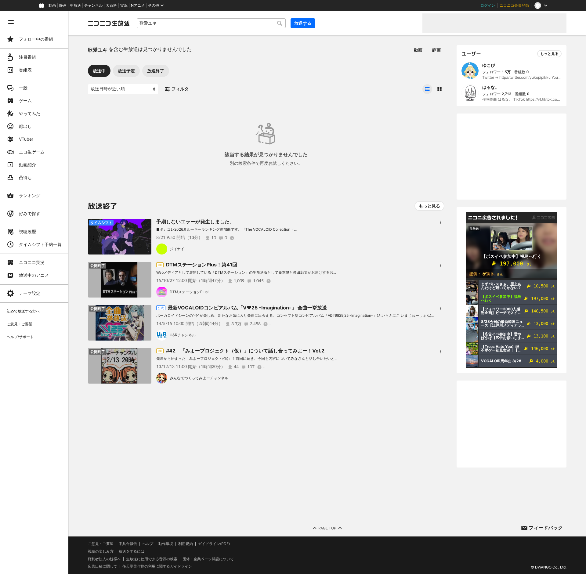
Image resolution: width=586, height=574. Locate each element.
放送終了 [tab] (155, 70)
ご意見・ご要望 (101, 543)
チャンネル (93, 5)
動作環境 (165, 544)
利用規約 (185, 544)
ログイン (487, 5)
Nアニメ (138, 5)
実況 (124, 5)
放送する (302, 23)
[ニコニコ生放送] (108, 23)
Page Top (327, 528)
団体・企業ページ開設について (208, 559)
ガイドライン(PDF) (214, 544)
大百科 (111, 5)
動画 (52, 5)
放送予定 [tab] (126, 70)
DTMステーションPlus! (189, 292)
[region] (34, 292)
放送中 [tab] (99, 70)
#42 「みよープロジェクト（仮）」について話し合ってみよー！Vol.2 (245, 351)
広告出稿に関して (102, 566)
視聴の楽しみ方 (101, 551)
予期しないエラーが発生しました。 (195, 221)
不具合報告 (128, 544)
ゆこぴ (488, 65)
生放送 (75, 5)
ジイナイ (177, 249)
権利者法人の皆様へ (104, 559)
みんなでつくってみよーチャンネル (199, 378)
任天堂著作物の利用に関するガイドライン (157, 566)
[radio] (427, 89)
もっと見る (429, 205)
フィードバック (546, 528)
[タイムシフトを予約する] (145, 225)
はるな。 (490, 87)
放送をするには (131, 551)
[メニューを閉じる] (11, 22)
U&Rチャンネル (183, 335)
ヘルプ (147, 544)
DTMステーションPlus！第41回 (201, 265)
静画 (63, 5)
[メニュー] (440, 222)
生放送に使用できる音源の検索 (151, 559)
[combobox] (211, 23)
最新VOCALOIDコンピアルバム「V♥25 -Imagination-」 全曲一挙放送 (247, 308)
